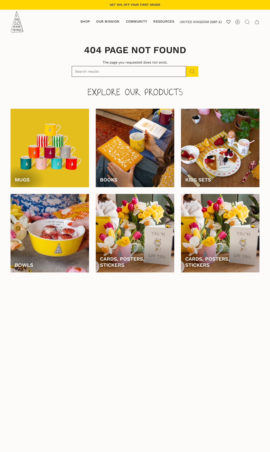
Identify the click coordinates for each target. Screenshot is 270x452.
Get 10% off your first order (135, 4)
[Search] (192, 71)
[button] (85, 21)
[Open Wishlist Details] (228, 22)
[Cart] (257, 22)
